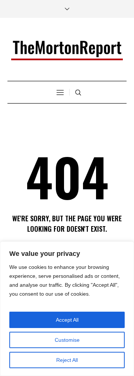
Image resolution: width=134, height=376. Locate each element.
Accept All (67, 320)
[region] (67, 308)
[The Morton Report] (67, 50)
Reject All (67, 360)
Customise (67, 340)
